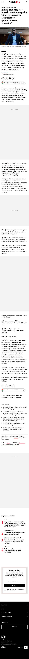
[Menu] (2, 2)
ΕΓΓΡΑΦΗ (14, 626)
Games (8, 442)
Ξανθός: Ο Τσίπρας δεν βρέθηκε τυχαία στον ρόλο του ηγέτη (14, 424)
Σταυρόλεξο (22, 442)
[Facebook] (2, 78)
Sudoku (3, 444)
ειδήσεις (4, 381)
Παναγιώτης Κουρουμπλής (8, 397)
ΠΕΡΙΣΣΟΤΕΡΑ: (5, 404)
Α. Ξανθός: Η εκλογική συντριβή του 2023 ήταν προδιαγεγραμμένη (15, 408)
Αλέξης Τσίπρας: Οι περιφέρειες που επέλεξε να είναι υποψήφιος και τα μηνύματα (13, 429)
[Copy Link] (13, 78)
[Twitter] (6, 78)
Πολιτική (3, 7)
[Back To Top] (26, 647)
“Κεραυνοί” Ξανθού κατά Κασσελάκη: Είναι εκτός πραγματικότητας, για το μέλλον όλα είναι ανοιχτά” (13, 419)
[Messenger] (10, 78)
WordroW (8, 444)
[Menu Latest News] (27, 2)
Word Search (15, 444)
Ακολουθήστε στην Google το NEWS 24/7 (12, 436)
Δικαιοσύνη (19, 395)
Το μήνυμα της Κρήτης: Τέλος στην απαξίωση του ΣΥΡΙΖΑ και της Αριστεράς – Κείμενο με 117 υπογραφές (15, 413)
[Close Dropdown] (27, 605)
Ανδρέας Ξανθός (11, 7)
